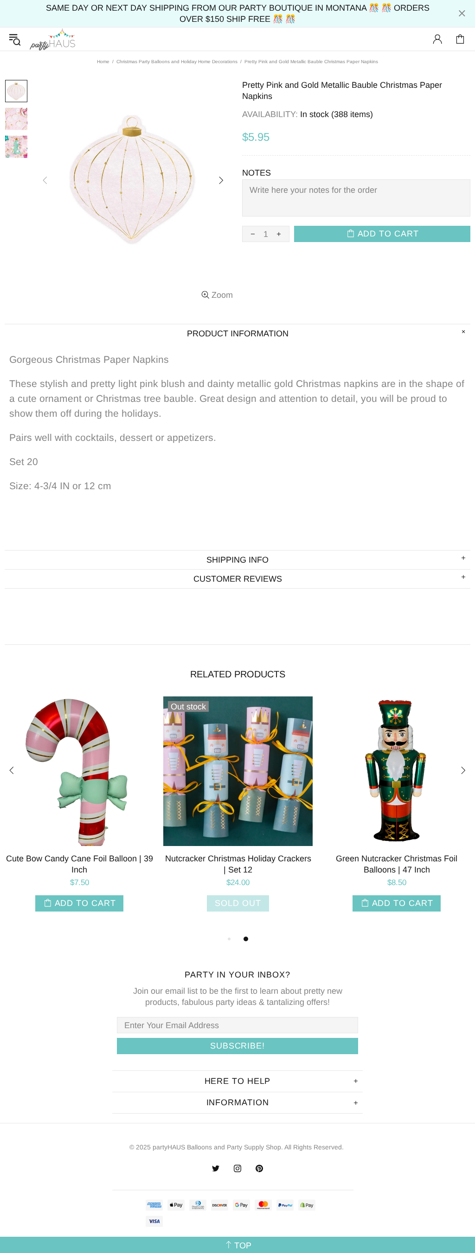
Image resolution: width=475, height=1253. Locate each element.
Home (103, 61)
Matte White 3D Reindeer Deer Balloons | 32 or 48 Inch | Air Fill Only (281, 864)
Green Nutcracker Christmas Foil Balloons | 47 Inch (122, 864)
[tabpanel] (122, 813)
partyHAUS (52, 39)
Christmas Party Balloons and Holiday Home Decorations (177, 61)
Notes (256, 172)
